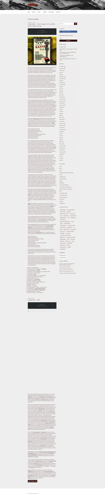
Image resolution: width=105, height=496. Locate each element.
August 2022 (61, 107)
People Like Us (48, 422)
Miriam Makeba (63, 239)
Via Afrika (69, 247)
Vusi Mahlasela (62, 249)
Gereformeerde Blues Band (65, 221)
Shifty (60, 191)
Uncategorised (62, 203)
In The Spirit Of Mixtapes (63, 184)
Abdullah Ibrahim (63, 209)
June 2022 (61, 111)
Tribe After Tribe (63, 247)
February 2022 (62, 119)
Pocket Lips (43, 399)
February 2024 (62, 82)
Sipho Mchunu (42, 408)
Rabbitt (29, 203)
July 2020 (61, 156)
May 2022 (61, 113)
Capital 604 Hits (62, 176)
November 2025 (62, 68)
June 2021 (61, 135)
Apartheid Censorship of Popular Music (66, 172)
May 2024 (61, 80)
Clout (61, 215)
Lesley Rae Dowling (43, 451)
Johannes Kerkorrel (71, 225)
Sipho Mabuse (42, 396)
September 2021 (62, 129)
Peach (68, 239)
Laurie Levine (62, 231)
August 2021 (61, 131)
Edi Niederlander (63, 217)
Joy (74, 227)
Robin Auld (62, 241)
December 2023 (62, 84)
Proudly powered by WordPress (33, 493)
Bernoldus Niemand (71, 209)
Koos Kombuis (73, 229)
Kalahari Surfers (66, 229)
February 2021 (62, 143)
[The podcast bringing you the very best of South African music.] (62, 257)
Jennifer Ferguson (63, 225)
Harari (72, 221)
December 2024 (62, 76)
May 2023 (61, 90)
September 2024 (62, 78)
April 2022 (61, 115)
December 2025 (62, 66)
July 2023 (61, 86)
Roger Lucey (36, 118)
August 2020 (61, 154)
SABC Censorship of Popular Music (65, 189)
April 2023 (61, 92)
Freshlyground (62, 219)
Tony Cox (68, 245)
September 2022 (62, 105)
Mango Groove (39, 460)
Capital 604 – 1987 (34, 300)
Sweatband (43, 432)
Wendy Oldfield (36, 432)
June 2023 (61, 88)
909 (35, 455)
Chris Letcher (72, 213)
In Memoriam (61, 182)
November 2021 (62, 125)
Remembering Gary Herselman (70, 273)
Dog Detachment (73, 215)
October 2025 (62, 70)
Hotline (61, 223)
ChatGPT (61, 180)
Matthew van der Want (71, 237)
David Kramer (65, 215)
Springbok (61, 201)
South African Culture (63, 193)
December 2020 (62, 145)
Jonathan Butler (50, 451)
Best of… (61, 174)
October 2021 (61, 127)
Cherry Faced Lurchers (64, 213)
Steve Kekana (39, 232)
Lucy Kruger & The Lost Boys (65, 235)
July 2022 (61, 109)
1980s (60, 168)
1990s (60, 170)
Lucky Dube (68, 233)
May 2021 (61, 137)
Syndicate (52, 421)
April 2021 (61, 139)
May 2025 (61, 74)
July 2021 (61, 133)
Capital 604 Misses (62, 178)
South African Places (63, 197)
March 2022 (61, 117)
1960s (60, 166)
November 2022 (62, 101)
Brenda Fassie (50, 396)
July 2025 (61, 72)
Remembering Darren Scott (69, 271)
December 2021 (62, 123)
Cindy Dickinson (44, 420)
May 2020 (61, 160)
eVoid (68, 217)
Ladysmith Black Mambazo (40, 288)
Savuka (37, 398)
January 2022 (61, 121)
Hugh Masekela (67, 223)
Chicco (43, 219)
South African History (63, 195)
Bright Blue (30, 396)
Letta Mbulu (62, 233)
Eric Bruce (61, 273)
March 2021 (61, 141)
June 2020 (61, 158)
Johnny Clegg (62, 227)
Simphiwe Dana (63, 243)
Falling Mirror (73, 217)
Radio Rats (52, 206)
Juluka (29, 194)
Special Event (61, 199)
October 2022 (62, 103)
